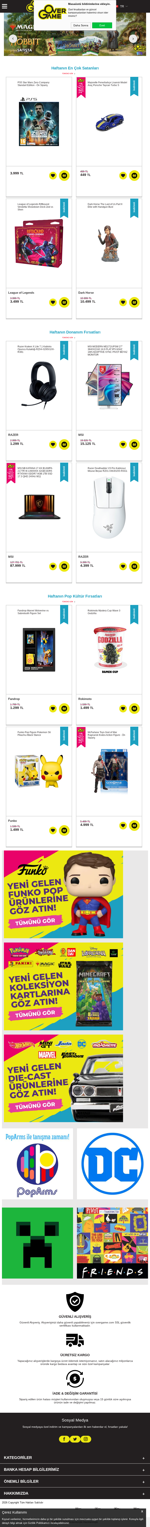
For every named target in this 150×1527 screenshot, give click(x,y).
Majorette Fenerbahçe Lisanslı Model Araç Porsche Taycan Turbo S (107, 84)
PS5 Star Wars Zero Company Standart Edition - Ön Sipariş (33, 84)
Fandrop (14, 699)
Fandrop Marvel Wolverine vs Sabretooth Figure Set (33, 612)
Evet (102, 25)
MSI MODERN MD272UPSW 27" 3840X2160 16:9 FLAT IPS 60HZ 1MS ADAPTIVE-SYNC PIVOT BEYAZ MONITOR (107, 350)
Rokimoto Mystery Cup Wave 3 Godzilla (104, 612)
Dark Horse (86, 292)
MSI (81, 434)
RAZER (13, 434)
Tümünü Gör (67, 73)
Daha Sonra (80, 25)
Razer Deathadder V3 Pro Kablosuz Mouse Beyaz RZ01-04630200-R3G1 (107, 469)
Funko (12, 820)
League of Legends (21, 292)
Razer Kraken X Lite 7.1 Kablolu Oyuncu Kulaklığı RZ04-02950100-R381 (36, 349)
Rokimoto (85, 699)
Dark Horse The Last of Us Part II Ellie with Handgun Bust (105, 205)
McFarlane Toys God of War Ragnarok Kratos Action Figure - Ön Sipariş (106, 735)
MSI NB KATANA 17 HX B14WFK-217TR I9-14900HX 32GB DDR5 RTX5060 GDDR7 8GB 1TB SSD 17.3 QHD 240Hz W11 (35, 472)
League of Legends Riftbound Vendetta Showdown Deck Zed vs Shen (35, 207)
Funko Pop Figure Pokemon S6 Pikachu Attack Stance (34, 733)
